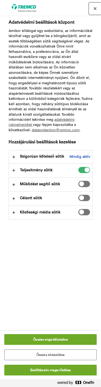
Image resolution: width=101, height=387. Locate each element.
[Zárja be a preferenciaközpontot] (95, 8)
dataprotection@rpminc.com (55, 130)
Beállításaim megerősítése (50, 370)
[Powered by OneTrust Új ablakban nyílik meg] (77, 383)
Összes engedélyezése (50, 339)
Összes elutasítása (50, 355)
